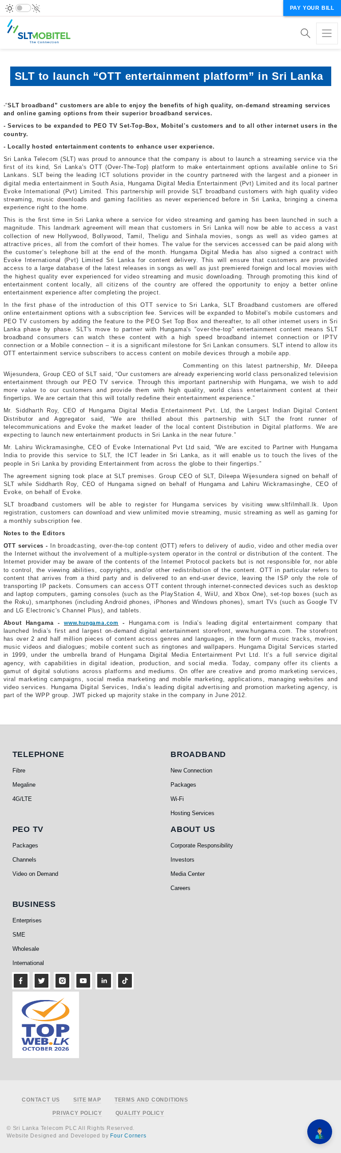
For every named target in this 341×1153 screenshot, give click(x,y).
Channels (24, 859)
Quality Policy (139, 1113)
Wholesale (25, 948)
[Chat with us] (319, 1131)
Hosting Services (192, 813)
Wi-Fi (177, 799)
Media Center (187, 874)
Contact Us (41, 1100)
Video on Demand (35, 874)
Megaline (24, 784)
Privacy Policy (77, 1113)
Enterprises (27, 920)
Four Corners (128, 1136)
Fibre (18, 770)
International (28, 963)
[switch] (23, 8)
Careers (180, 888)
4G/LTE (22, 799)
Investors (182, 859)
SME (18, 934)
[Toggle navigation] (327, 33)
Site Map (87, 1100)
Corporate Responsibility (201, 845)
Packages (183, 784)
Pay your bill (312, 8)
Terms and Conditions (151, 1100)
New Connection (191, 770)
